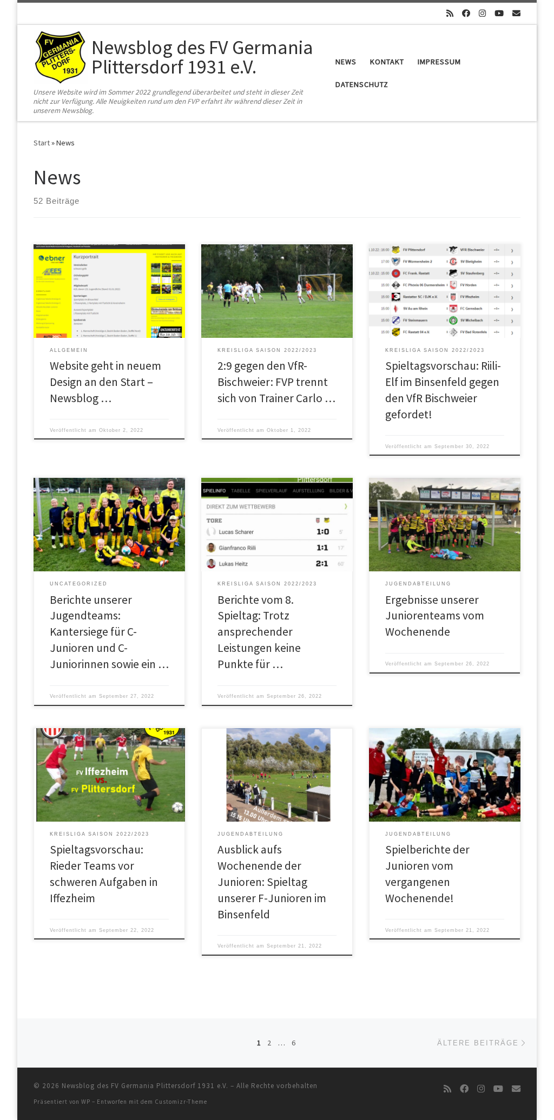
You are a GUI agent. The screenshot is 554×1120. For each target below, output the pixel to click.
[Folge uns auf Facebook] (466, 13)
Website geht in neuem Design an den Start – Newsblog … (105, 381)
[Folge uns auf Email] (516, 13)
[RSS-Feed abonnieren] (449, 13)
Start (42, 143)
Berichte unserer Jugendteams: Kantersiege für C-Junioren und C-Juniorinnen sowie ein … (109, 632)
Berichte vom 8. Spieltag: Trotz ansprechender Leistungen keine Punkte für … (259, 632)
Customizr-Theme (181, 1101)
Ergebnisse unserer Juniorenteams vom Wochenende (434, 615)
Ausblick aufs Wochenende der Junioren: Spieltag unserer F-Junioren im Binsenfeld (271, 882)
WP (85, 1101)
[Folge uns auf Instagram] (482, 13)
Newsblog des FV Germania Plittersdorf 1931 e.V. (145, 1085)
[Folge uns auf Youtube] (499, 13)
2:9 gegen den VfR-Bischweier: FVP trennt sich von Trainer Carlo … (276, 381)
